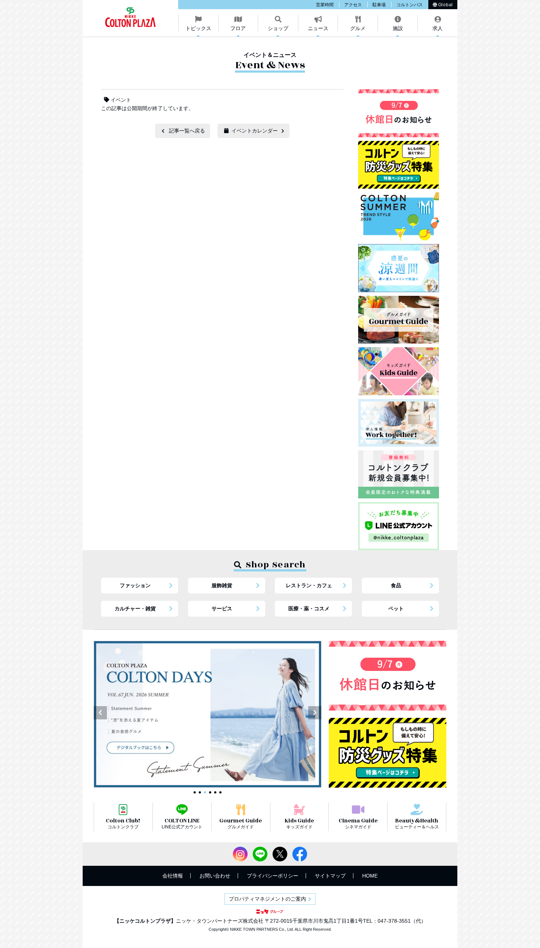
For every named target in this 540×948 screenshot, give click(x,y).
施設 (398, 28)
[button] (100, 712)
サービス (222, 608)
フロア (238, 28)
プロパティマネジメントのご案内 (267, 899)
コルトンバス (409, 4)
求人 (437, 28)
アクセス (353, 4)
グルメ (358, 28)
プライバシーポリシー (272, 876)
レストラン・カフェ (309, 585)
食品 (396, 585)
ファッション (135, 585)
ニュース (318, 28)
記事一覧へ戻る (187, 131)
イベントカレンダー (254, 131)
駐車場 (379, 4)
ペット (396, 608)
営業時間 (325, 4)
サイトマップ (330, 876)
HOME (370, 876)
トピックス (198, 28)
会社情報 (172, 876)
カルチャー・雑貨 (135, 608)
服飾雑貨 (222, 585)
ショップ (278, 28)
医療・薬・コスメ (309, 608)
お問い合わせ (214, 876)
